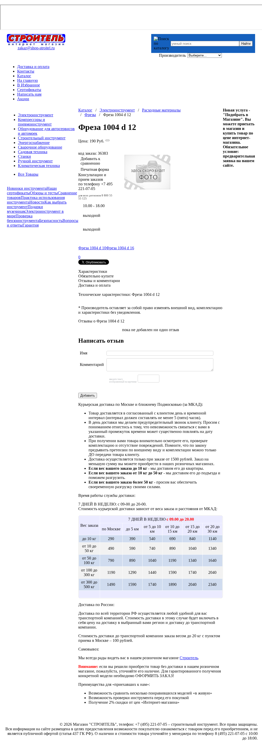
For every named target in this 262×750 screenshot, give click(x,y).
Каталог (24, 76)
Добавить (87, 395)
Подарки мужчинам (25, 209)
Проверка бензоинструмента (23, 218)
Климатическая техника (39, 165)
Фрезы (90, 115)
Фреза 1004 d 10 (92, 248)
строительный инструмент (194, 724)
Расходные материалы (161, 110)
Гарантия (31, 225)
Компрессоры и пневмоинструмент (35, 121)
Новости (37, 202)
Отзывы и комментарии (99, 280)
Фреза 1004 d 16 (120, 248)
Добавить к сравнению (90, 160)
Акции (23, 99)
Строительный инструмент (42, 138)
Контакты (25, 71)
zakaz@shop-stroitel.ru (36, 48)
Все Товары (28, 174)
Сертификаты (29, 89)
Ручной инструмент (35, 161)
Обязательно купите (96, 276)
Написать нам (29, 94)
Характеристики (92, 271)
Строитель (189, 658)
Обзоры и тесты (44, 193)
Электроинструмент (35, 115)
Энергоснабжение (34, 142)
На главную (27, 80)
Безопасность (50, 220)
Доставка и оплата (33, 66)
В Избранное (28, 85)
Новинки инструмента (27, 188)
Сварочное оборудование (40, 147)
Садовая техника (32, 152)
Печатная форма (95, 169)
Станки (24, 156)
